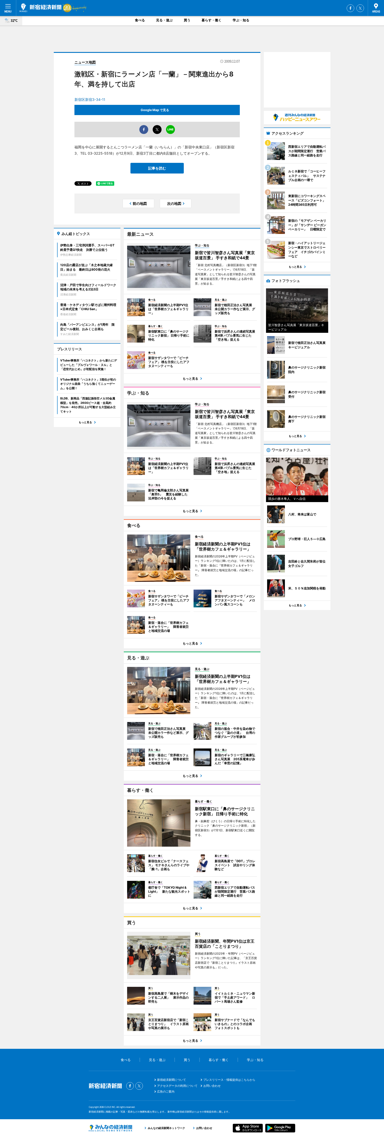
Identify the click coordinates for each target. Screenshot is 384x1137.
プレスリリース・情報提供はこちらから (229, 1079)
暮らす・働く (212, 20)
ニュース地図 (85, 62)
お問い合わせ (212, 1085)
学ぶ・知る (241, 20)
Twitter (360, 8)
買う (187, 20)
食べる (140, 20)
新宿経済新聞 (40, 7)
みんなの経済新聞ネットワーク (110, 1128)
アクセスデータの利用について (177, 1085)
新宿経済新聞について (171, 1079)
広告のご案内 (165, 1091)
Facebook (350, 8)
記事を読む (157, 168)
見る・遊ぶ (164, 20)
